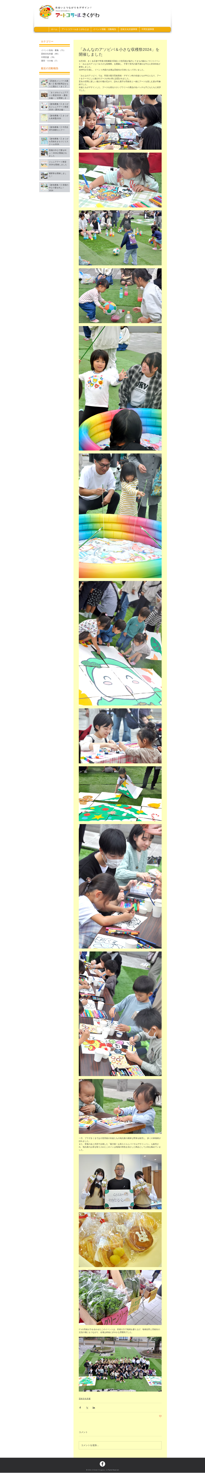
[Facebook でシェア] (80, 1407)
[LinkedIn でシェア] (93, 1407)
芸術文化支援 (85, 1399)
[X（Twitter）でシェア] (87, 1407)
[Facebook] (102, 1464)
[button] (147, 29)
